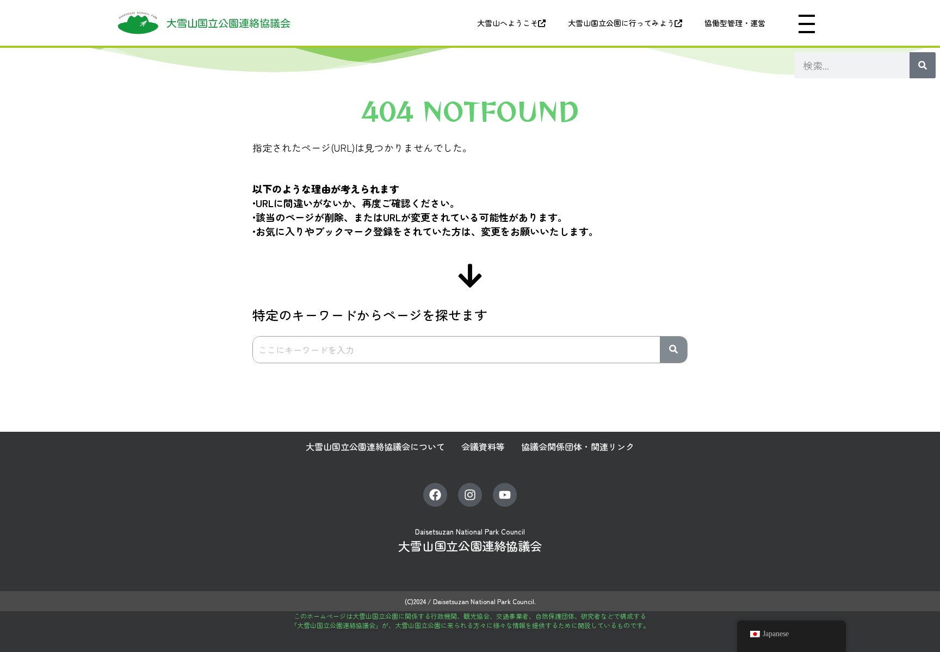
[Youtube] (505, 495)
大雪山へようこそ (507, 22)
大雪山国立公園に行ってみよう (621, 22)
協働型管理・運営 (734, 22)
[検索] (923, 65)
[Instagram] (470, 495)
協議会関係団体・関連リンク (577, 446)
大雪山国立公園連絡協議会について (375, 446)
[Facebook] (435, 495)
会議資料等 (483, 446)
